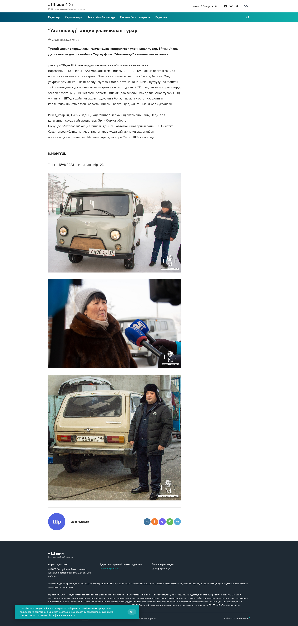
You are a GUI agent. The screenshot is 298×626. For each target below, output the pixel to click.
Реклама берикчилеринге (135, 17)
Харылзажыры (73, 17)
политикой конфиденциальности (56, 615)
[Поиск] (248, 17)
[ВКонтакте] (147, 521)
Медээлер (53, 17)
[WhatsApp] (169, 521)
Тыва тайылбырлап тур (101, 17)
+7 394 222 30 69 (161, 569)
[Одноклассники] (154, 521)
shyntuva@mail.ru (109, 568)
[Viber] (162, 521)
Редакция (161, 17)
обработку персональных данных (93, 611)
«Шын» (56, 553)
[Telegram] (177, 521)
